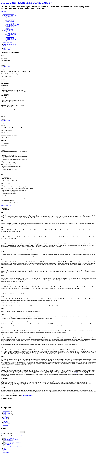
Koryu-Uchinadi (10, 21)
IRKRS (75, 372)
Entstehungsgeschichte (11, 34)
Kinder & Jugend (7, 414)
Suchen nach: (4, 432)
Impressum (5, 451)
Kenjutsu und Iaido (10, 20)
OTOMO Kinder (10, 37)
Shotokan (5, 420)
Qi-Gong (5, 418)
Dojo (7, 31)
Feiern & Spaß (6, 413)
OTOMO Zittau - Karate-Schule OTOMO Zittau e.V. (26, 2)
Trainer (7, 17)
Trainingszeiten (9, 16)
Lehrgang (5, 417)
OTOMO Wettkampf (11, 39)
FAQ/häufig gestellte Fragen (12, 24)
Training (9, 15)
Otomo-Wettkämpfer (10, 19)
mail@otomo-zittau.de (28, 395)
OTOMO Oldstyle (10, 38)
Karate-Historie (9, 29)
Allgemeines (6, 411)
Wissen (9, 23)
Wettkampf (5, 425)
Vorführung (6, 423)
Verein (8, 30)
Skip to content (4, 11)
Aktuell (8, 14)
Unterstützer (9, 40)
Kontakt (7, 42)
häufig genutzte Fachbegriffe (12, 25)
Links (7, 28)
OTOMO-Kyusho (10, 26)
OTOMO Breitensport (11, 35)
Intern (4, 448)
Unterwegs (5, 422)
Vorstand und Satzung (11, 33)
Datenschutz (6, 452)
